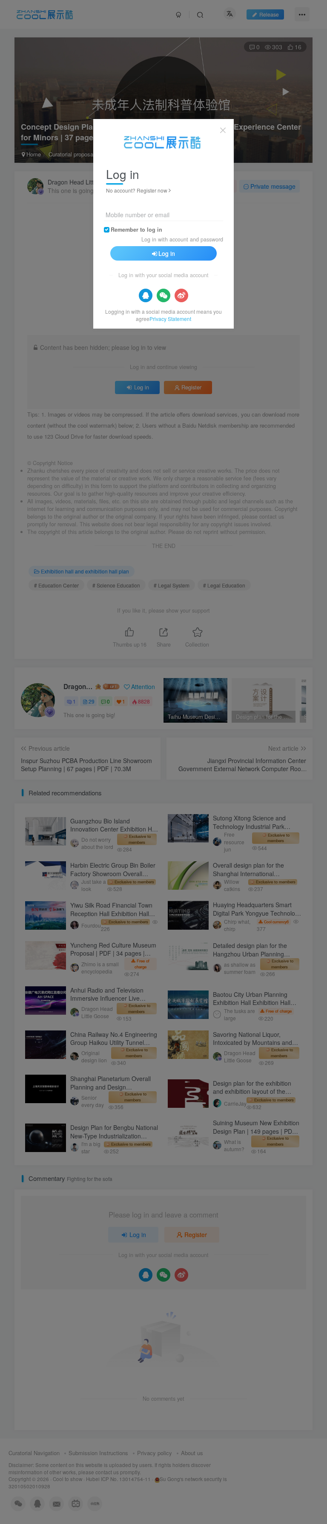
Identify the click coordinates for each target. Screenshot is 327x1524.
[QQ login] (145, 295)
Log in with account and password (182, 239)
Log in (166, 253)
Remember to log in (136, 229)
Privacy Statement (170, 318)
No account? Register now (136, 190)
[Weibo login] (181, 295)
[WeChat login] (163, 295)
